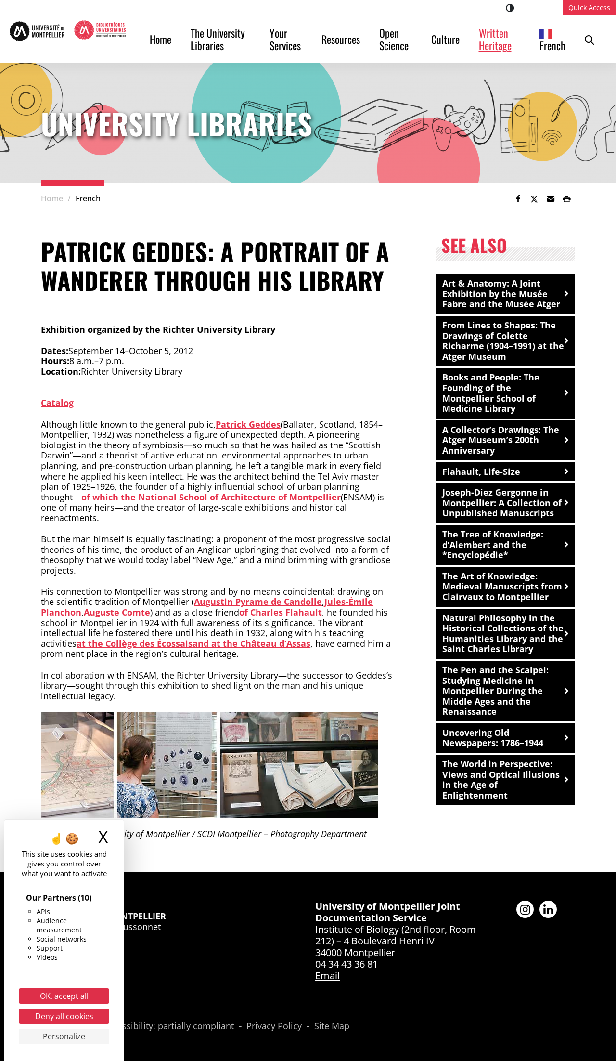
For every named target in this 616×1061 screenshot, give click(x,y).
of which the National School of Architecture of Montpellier (211, 497)
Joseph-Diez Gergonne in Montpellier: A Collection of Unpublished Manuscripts (502, 502)
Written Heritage (495, 39)
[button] (550, 199)
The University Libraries (219, 39)
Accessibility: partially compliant (168, 1026)
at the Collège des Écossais (134, 643)
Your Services (285, 39)
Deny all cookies (64, 1016)
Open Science (394, 39)
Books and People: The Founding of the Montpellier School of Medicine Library (490, 392)
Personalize (64, 1036)
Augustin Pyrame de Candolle (258, 601)
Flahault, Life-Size (481, 471)
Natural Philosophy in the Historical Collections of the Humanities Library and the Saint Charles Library (503, 633)
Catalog (57, 402)
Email (327, 975)
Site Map (331, 1026)
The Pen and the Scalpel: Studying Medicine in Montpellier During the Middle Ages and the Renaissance (495, 690)
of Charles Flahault (280, 612)
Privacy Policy (274, 1026)
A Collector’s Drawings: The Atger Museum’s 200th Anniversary (500, 440)
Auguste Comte (117, 612)
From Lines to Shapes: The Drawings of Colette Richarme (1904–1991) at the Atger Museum (503, 340)
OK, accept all (64, 996)
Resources (340, 39)
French (552, 45)
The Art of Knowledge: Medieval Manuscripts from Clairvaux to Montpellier (502, 586)
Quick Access (589, 7)
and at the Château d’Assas (251, 643)
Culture (445, 39)
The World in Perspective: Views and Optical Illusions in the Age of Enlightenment (501, 779)
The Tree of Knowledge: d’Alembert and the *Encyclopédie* (492, 544)
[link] (518, 199)
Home (160, 39)
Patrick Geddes (248, 424)
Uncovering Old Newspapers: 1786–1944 (492, 738)
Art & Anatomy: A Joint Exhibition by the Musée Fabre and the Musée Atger (501, 293)
